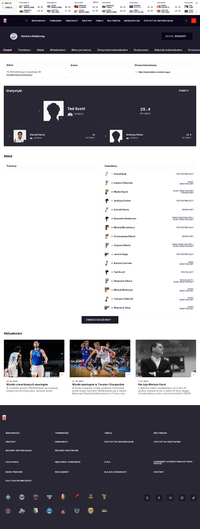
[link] (34, 369)
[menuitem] (38, 21)
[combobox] (177, 36)
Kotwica (78, 114)
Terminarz (24, 49)
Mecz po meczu (81, 49)
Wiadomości (57, 49)
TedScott (76, 108)
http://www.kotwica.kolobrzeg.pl (154, 72)
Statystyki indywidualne (112, 49)
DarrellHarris (37, 134)
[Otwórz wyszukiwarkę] (186, 20)
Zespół (7, 49)
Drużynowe (141, 49)
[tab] (9, 3)
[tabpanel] (109, 7)
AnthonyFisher (134, 134)
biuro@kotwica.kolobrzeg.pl (19, 75)
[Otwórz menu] (193, 20)
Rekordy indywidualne (168, 49)
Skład (40, 49)
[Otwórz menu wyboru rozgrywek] (26, 20)
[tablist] (9, 7)
